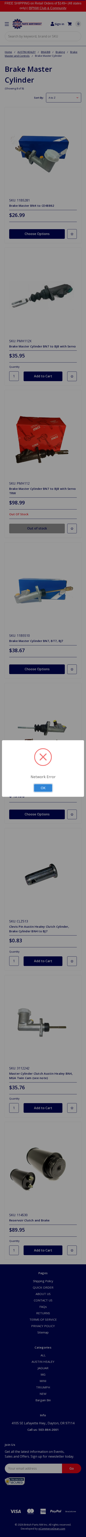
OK (43, 788)
